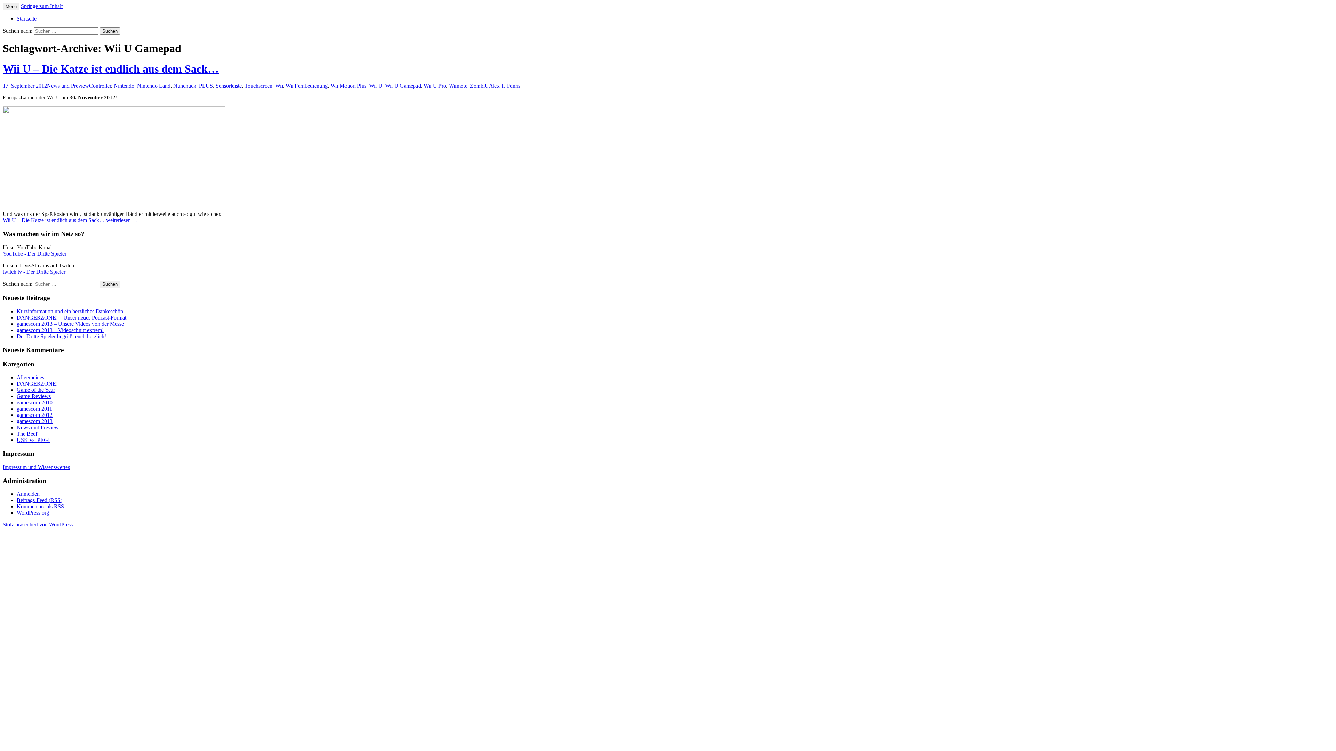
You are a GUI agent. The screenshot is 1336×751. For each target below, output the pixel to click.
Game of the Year (36, 390)
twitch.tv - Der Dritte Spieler (34, 272)
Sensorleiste (229, 86)
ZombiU (479, 86)
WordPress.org (33, 513)
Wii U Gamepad (403, 86)
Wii (279, 86)
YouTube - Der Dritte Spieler (34, 254)
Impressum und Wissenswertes (36, 467)
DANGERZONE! (37, 384)
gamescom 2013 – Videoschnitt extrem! (60, 330)
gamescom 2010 (35, 402)
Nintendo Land (153, 86)
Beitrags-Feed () (39, 500)
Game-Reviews (34, 396)
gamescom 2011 (34, 409)
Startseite (27, 19)
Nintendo (124, 86)
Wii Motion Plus (348, 86)
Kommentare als (40, 506)
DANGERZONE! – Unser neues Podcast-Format (71, 318)
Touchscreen (258, 86)
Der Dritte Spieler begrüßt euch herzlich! (61, 336)
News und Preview (68, 86)
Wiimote (458, 86)
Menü (11, 6)
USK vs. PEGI (33, 440)
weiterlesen (70, 220)
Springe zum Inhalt (42, 6)
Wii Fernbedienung (307, 86)
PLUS (206, 86)
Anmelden (28, 494)
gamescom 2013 (35, 421)
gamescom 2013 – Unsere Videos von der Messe (70, 324)
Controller (100, 86)
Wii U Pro (435, 86)
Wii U (375, 86)
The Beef (27, 434)
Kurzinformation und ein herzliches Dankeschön (70, 311)
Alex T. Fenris (504, 86)
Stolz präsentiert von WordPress (38, 524)
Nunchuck (184, 86)
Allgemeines (30, 377)
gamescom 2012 (35, 415)
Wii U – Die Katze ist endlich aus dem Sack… (111, 69)
